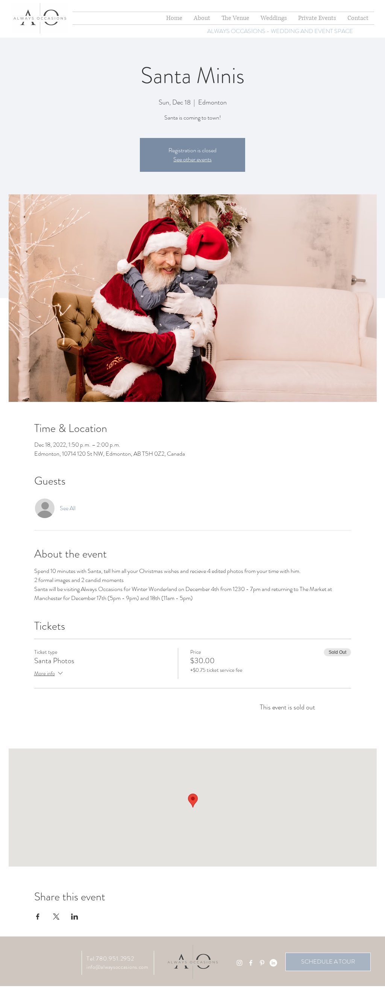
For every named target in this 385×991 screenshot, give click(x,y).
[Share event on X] (56, 917)
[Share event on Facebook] (37, 917)
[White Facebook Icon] (251, 963)
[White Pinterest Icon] (262, 963)
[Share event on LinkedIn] (74, 917)
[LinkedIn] (273, 963)
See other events (192, 159)
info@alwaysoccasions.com (117, 967)
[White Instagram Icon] (239, 963)
